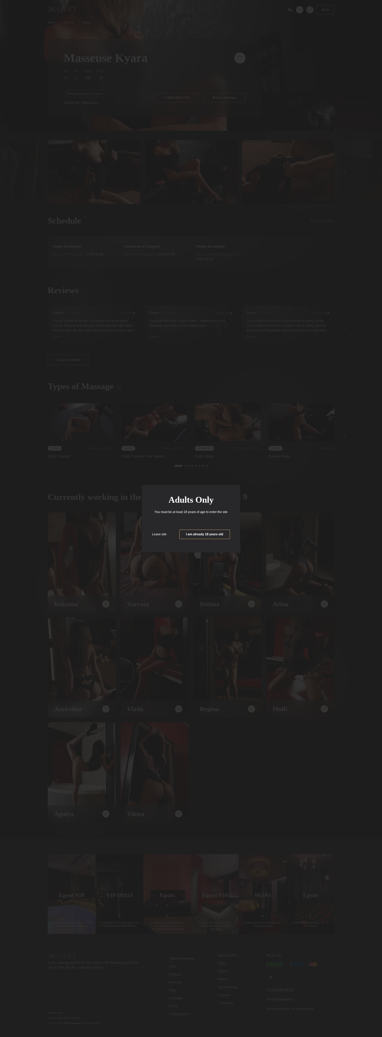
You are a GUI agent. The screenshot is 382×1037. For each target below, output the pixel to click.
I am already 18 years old (204, 534)
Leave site (159, 534)
